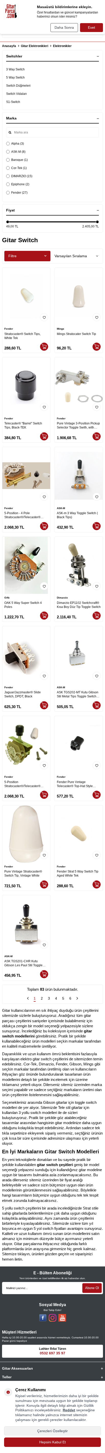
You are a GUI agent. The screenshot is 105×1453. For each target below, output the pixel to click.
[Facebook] (43, 1318)
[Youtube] (62, 1318)
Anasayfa (9, 46)
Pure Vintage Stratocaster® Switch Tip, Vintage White (23, 873)
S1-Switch (13, 102)
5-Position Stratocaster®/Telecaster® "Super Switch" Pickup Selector (25, 784)
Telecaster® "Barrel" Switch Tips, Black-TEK (23, 425)
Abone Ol (92, 1288)
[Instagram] (52, 1318)
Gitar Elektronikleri (34, 46)
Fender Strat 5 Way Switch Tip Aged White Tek (77, 873)
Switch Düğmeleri (18, 85)
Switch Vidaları (16, 94)
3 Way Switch (15, 69)
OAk (7, 597)
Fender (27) (19, 192)
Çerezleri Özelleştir (52, 1431)
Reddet (69, 1410)
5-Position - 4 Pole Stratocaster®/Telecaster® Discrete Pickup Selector (22, 515)
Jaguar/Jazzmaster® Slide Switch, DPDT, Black (22, 694)
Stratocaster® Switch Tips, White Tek (22, 336)
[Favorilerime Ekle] (44, 317)
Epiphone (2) (20, 184)
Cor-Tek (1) (19, 168)
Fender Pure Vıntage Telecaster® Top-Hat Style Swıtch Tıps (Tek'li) (75, 784)
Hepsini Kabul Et (52, 1442)
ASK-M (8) (18, 152)
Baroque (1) (19, 160)
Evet (91, 27)
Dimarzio (62, 597)
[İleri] (77, 999)
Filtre (12, 256)
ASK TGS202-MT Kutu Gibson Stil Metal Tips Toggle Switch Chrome (77, 694)
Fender (8, 328)
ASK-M (61, 508)
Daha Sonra (64, 27)
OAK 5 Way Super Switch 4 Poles (23, 605)
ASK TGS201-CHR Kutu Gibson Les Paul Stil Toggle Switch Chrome (23, 963)
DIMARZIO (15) (21, 176)
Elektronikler (62, 46)
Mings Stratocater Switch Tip (76, 334)
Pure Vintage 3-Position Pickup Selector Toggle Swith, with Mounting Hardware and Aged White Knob (78, 426)
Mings (60, 328)
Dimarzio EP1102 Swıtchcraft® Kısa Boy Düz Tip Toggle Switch (79, 605)
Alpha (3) (17, 143)
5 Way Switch (15, 77)
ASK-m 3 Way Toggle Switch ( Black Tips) (77, 515)
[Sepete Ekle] (44, 347)
